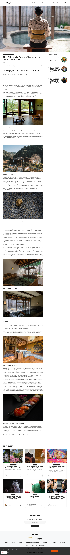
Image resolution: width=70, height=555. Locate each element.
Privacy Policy (42, 545)
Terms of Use (34, 545)
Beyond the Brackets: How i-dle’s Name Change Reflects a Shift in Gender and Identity (13, 497)
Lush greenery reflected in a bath (10, 288)
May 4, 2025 (9, 505)
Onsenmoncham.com (7, 436)
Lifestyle (25, 2)
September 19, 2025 (54, 85)
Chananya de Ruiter (32, 504)
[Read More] (21, 476)
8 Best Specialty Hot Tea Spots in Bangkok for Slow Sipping (35, 467)
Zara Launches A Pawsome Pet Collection (35, 497)
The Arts (43, 2)
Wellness (56, 494)
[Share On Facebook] (11, 66)
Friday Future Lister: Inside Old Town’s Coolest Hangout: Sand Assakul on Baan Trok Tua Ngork (55, 69)
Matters (20, 2)
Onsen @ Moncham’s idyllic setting (10, 174)
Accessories (35, 494)
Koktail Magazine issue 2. (22, 74)
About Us (27, 545)
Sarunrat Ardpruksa (10, 504)
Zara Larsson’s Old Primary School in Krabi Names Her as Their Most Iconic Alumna (57, 467)
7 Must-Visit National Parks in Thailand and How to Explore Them (13, 467)
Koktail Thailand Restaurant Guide (34, 2)
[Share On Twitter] (8, 66)
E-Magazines (49, 2)
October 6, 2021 (31, 505)
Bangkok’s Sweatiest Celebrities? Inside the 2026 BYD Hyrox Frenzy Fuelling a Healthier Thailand (57, 497)
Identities (16, 2)
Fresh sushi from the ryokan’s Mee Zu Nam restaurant (14, 423)
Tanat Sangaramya (53, 504)
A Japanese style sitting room (9, 127)
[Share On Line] (14, 66)
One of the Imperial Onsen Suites (10, 365)
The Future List (56, 2)
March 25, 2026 (53, 505)
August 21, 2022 (53, 60)
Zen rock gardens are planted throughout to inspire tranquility (15, 221)
